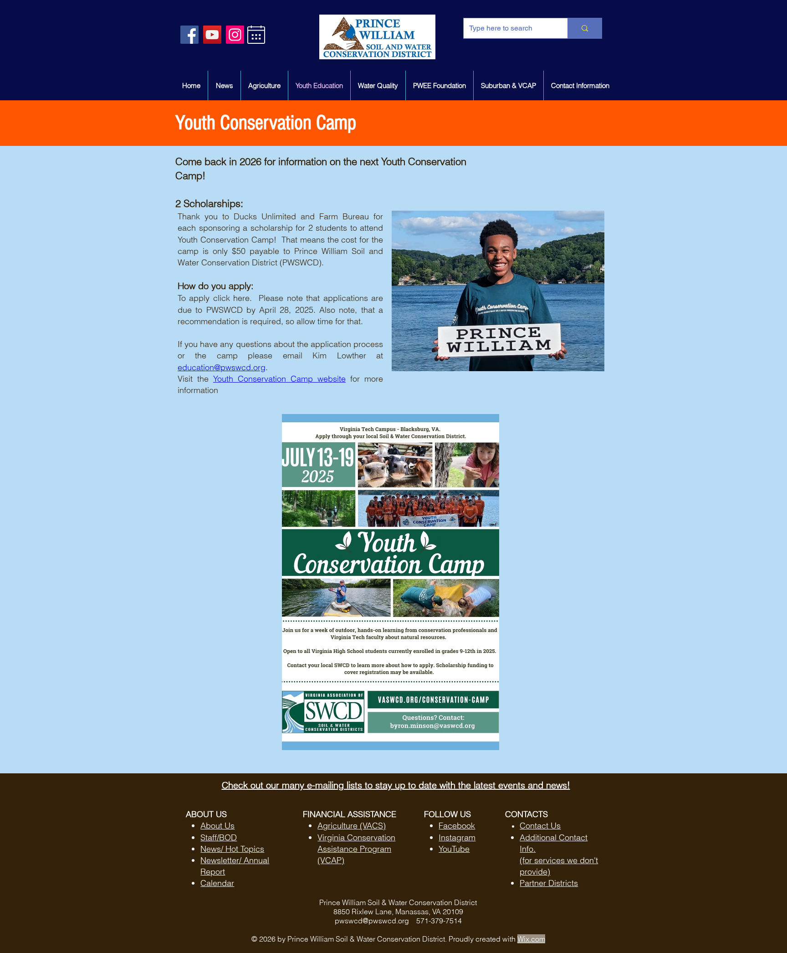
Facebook (457, 825)
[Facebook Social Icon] (189, 35)
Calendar (217, 883)
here (241, 298)
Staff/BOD (218, 837)
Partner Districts (549, 883)
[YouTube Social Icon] (212, 35)
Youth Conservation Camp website (279, 378)
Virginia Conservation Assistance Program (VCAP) (356, 848)
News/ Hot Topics (232, 849)
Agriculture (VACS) (351, 825)
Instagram (457, 837)
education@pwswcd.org (222, 367)
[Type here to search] (584, 28)
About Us (217, 825)
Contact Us (540, 825)
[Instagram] (235, 35)
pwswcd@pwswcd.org (372, 920)
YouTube (454, 849)
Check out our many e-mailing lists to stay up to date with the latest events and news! (396, 785)
